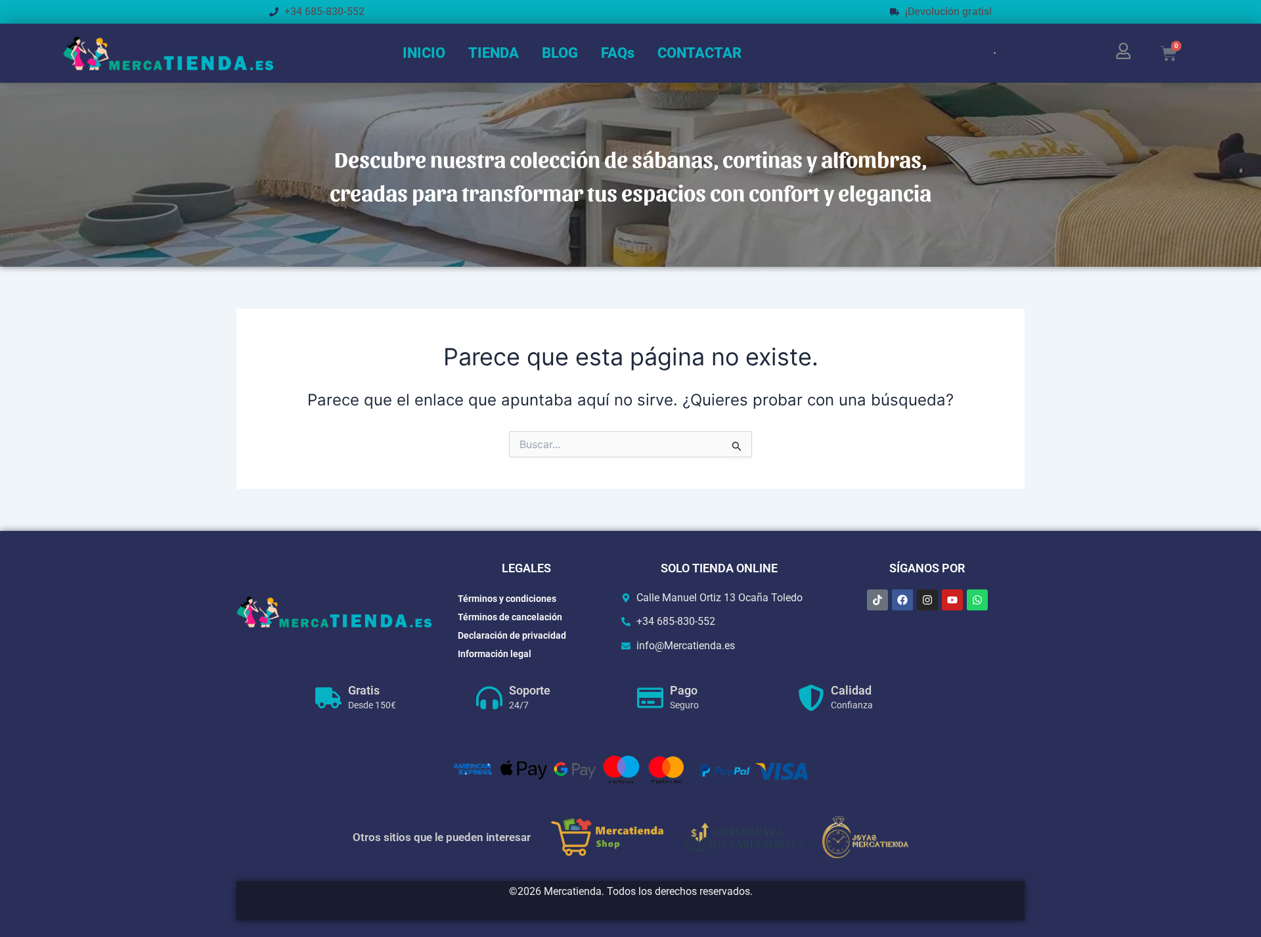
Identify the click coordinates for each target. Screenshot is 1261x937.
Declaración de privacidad (512, 635)
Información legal (494, 654)
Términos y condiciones (507, 598)
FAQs (617, 53)
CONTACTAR (699, 53)
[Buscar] (977, 53)
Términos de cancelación (510, 617)
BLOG (560, 53)
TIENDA (493, 53)
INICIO (424, 53)
